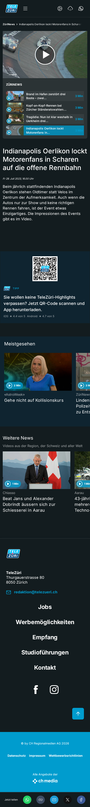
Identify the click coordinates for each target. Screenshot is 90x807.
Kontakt (45, 667)
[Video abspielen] (45, 54)
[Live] (59, 8)
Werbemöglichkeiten (45, 622)
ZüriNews (9, 24)
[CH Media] (45, 780)
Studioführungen (45, 652)
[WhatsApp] (27, 800)
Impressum (37, 755)
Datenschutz (17, 755)
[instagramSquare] (54, 689)
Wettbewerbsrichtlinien (66, 755)
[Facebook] (81, 800)
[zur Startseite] (11, 8)
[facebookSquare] (36, 689)
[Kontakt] (80, 8)
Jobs (45, 606)
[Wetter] (70, 8)
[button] (40, 800)
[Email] (54, 800)
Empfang (45, 637)
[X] (67, 800)
